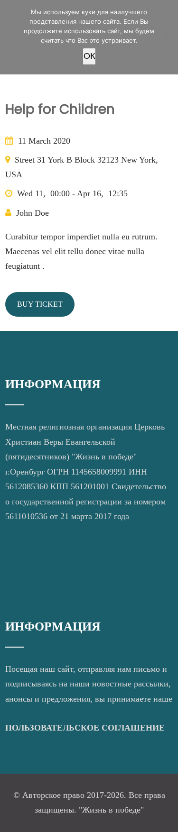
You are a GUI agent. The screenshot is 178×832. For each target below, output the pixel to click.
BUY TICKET (40, 304)
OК (89, 56)
